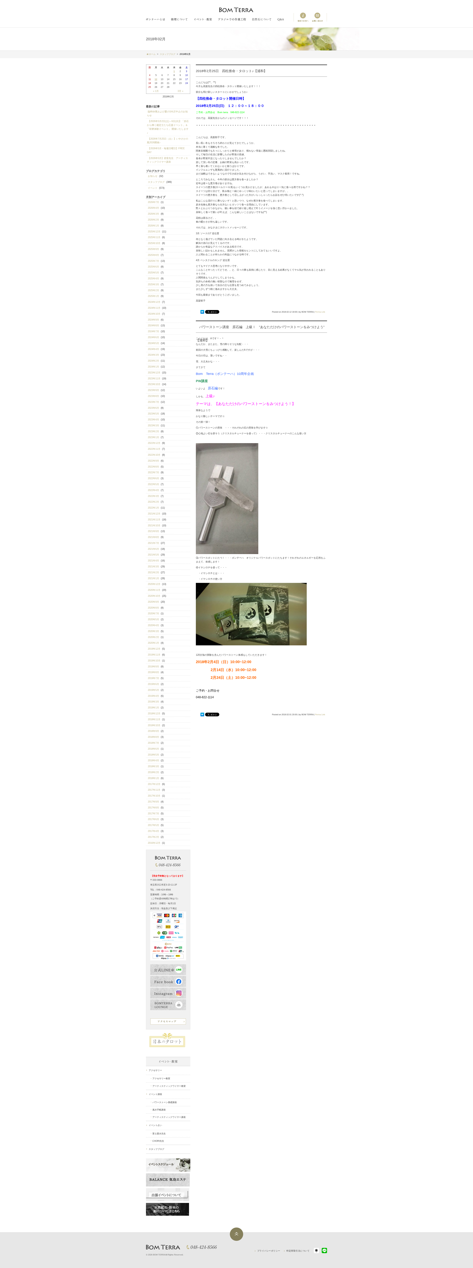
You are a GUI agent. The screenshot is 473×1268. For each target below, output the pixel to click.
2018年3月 (153, 766)
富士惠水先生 (159, 1133)
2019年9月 (153, 666)
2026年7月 (153, 202)
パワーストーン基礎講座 (164, 1102)
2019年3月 (153, 701)
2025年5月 (153, 272)
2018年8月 (153, 737)
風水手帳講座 (159, 1109)
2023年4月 (153, 419)
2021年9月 (153, 531)
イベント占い (155, 1125)
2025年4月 (153, 278)
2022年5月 (153, 484)
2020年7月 (153, 613)
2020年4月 (153, 625)
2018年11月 (154, 719)
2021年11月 (154, 519)
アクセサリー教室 (161, 1078)
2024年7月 (153, 331)
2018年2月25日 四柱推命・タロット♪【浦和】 (231, 71)
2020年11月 (154, 590)
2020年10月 (154, 596)
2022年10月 (154, 454)
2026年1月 (153, 225)
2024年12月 (154, 302)
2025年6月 (153, 266)
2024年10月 (154, 313)
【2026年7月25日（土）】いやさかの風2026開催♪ (167, 140)
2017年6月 (153, 819)
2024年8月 (153, 325)
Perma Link (320, 312)
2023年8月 (153, 396)
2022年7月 (153, 472)
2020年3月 (153, 631)
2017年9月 (153, 801)
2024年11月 (154, 308)
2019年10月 (154, 660)
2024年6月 (153, 337)
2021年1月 (153, 578)
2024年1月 (153, 366)
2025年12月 (154, 231)
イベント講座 (155, 1094)
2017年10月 (154, 795)
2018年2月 (153, 772)
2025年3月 (153, 284)
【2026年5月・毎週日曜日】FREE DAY (166, 150)
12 (156, 79)
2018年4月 (153, 760)
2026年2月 (153, 219)
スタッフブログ (156, 182)
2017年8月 (153, 807)
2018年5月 (153, 754)
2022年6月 (153, 478)
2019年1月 (153, 707)
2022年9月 (153, 460)
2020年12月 (154, 584)
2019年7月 (153, 678)
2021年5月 (153, 554)
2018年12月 (154, 713)
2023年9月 (153, 390)
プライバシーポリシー (268, 1251)
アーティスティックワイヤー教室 (169, 1086)
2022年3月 (153, 496)
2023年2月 (153, 431)
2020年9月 (153, 601)
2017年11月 (154, 789)
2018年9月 (153, 731)
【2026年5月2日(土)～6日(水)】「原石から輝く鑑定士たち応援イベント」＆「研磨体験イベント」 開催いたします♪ (168, 127)
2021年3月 (153, 566)
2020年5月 (153, 619)
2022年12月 (154, 443)
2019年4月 (153, 696)
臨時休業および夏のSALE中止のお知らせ (167, 113)
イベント (152, 188)
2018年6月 (153, 748)
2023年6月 (153, 408)
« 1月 (156, 91)
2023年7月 (153, 402)
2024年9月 (153, 319)
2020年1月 (153, 642)
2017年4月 (153, 831)
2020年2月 (153, 637)
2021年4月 (153, 560)
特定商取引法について (297, 1251)
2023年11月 (154, 378)
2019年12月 (154, 648)
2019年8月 (153, 672)
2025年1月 (153, 296)
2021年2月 (153, 572)
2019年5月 (153, 690)
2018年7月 (153, 742)
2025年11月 (154, 237)
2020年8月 (153, 607)
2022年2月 (153, 501)
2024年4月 (153, 349)
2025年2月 (153, 290)
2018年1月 (153, 778)
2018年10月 (154, 725)
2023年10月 (154, 384)
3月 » (180, 91)
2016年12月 (154, 843)
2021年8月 (153, 537)
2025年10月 (154, 243)
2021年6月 (153, 549)
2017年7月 (153, 813)
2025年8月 (153, 255)
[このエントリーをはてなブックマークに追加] (202, 312)
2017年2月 (153, 837)
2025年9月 (153, 249)
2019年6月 (153, 684)
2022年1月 (153, 507)
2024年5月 (153, 343)
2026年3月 (153, 213)
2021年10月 (154, 525)
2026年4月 (153, 207)
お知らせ (152, 176)
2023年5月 (153, 413)
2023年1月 (153, 437)
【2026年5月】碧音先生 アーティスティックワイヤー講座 (167, 160)
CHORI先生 (158, 1141)
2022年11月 (154, 449)
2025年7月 (153, 261)
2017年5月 (153, 825)
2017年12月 (154, 784)
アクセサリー (155, 1070)
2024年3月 (153, 354)
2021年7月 (153, 543)
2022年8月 (153, 466)
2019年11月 (154, 654)
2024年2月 (153, 360)
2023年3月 (153, 425)
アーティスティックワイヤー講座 (169, 1117)
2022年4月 (153, 490)
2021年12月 (154, 513)
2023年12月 (154, 372)
